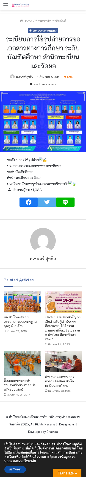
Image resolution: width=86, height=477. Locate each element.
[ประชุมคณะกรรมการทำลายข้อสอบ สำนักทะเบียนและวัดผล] (64, 361)
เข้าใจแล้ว (15, 469)
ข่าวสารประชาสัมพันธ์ (50, 21)
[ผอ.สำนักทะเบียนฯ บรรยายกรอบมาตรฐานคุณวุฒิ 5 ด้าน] (22, 302)
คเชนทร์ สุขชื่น (24, 77)
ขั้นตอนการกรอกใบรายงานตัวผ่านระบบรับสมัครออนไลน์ (20, 385)
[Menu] (5, 7)
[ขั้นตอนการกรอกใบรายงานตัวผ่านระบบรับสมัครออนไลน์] (22, 363)
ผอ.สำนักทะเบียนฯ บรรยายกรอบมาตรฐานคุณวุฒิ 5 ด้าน (20, 321)
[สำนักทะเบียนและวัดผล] (29, 5)
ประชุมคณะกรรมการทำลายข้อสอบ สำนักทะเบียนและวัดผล (59, 381)
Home (27, 21)
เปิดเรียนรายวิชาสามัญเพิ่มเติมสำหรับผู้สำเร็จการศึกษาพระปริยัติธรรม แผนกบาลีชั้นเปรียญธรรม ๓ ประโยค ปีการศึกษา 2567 (63, 328)
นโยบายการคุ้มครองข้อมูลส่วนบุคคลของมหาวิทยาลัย (39, 458)
